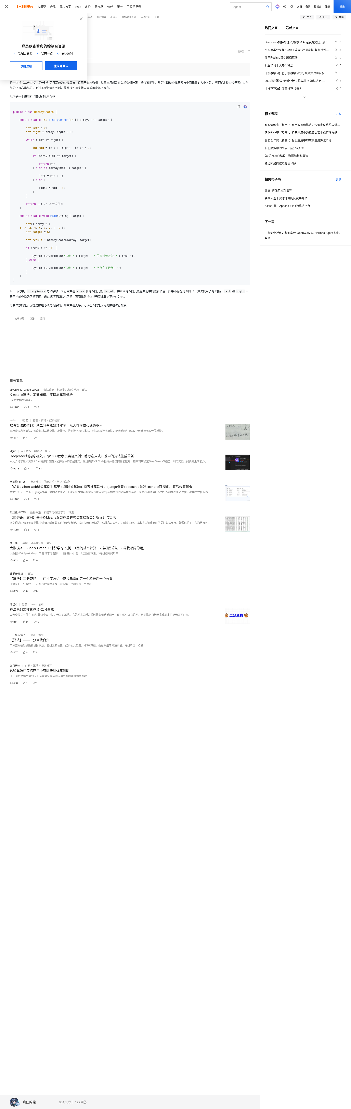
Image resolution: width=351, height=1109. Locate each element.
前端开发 (49, 481)
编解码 (38, 451)
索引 (42, 318)
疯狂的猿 (29, 1102)
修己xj (13, 604)
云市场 (99, 6)
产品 (53, 6)
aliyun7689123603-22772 (24, 389)
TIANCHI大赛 (129, 17)
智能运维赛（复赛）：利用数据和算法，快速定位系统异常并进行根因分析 (303, 125)
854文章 (65, 1102)
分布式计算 (37, 543)
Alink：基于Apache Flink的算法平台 (287, 206)
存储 (35, 420)
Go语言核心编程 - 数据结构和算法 (286, 155)
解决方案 (65, 6)
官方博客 (101, 17)
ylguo (13, 451)
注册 (327, 6)
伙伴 (110, 6)
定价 (88, 6)
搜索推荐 (54, 420)
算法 (32, 318)
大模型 (41, 6)
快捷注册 (26, 66)
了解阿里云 (134, 6)
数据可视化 (63, 481)
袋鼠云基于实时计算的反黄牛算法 (286, 198)
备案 (308, 6)
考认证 (114, 17)
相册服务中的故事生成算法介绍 (284, 148)
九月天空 (15, 665)
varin (12, 420)
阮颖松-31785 (18, 481)
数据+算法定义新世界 (278, 190)
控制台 (317, 6)
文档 (299, 6)
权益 (78, 6)
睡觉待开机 (16, 573)
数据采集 (48, 389)
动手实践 (87, 17)
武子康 (14, 543)
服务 (120, 6)
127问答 (81, 1102)
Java (33, 604)
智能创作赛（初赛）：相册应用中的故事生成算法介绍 (298, 140)
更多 (338, 114)
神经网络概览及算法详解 (280, 163)
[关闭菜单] (6, 6)
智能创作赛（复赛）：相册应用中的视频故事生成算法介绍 (301, 132)
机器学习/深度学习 (68, 389)
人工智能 (26, 451)
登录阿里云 (61, 66)
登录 (342, 6)
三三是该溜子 (18, 635)
